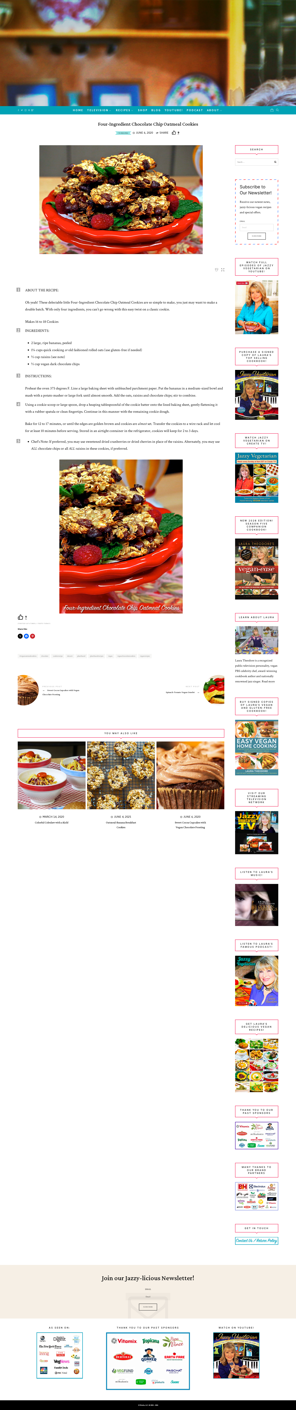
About (213, 110)
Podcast (195, 110)
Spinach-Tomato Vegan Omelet (172, 690)
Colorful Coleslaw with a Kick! (51, 822)
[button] (222, 269)
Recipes (123, 110)
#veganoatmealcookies (28, 656)
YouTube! (174, 110)
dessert (70, 656)
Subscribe (256, 236)
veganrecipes (145, 656)
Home (78, 110)
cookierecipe (58, 656)
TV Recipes (123, 133)
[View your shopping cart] (272, 110)
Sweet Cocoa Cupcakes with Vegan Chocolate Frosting (69, 690)
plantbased (81, 656)
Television (98, 110)
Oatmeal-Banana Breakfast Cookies (121, 825)
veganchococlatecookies (126, 656)
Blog (156, 110)
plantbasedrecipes (96, 656)
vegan (110, 656)
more (271, 682)
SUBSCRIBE (148, 1307)
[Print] (216, 269)
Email (242, 221)
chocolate (44, 656)
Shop (143, 110)
